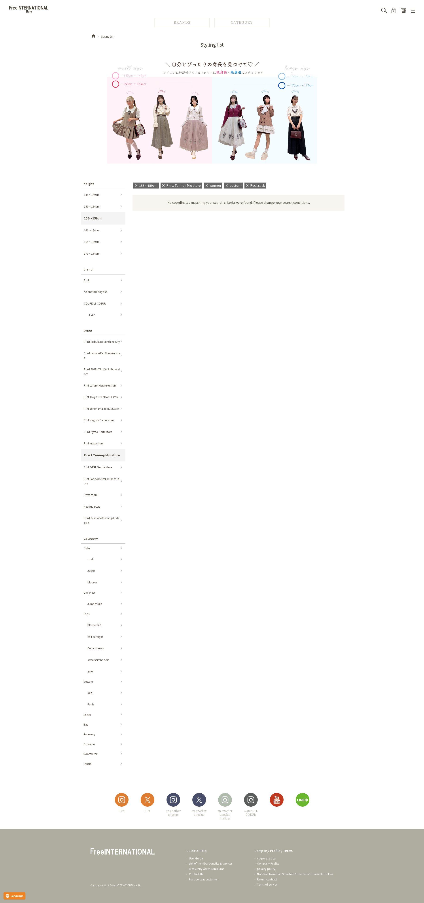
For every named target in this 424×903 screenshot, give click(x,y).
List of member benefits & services (210, 863)
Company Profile (268, 863)
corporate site (266, 858)
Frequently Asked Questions (206, 869)
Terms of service (267, 884)
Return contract (267, 879)
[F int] (122, 800)
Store (87, 330)
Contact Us (196, 874)
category (90, 538)
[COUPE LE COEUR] (251, 800)
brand (88, 269)
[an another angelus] (173, 800)
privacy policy (266, 869)
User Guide (196, 858)
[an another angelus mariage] (225, 800)
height (88, 183)
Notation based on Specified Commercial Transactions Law (295, 874)
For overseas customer (203, 879)
